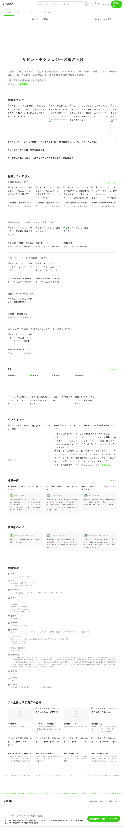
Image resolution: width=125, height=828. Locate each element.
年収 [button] (55, 4)
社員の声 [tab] (46, 12)
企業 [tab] (9, 12)
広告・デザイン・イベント (64, 775)
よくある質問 (92, 793)
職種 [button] (40, 4)
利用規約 (82, 793)
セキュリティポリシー (52, 793)
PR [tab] (18, 12)
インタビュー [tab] (31, 12)
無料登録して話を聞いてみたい (103, 819)
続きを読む (106, 465)
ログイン (106, 4)
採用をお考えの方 (10, 793)
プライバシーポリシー (34, 793)
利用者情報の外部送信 (69, 793)
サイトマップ (103, 793)
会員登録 (116, 4)
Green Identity (115, 793)
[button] (62, 142)
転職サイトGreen (10, 775)
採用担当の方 (96, 4)
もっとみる (30, 510)
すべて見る (113, 369)
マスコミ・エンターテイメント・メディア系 (35, 775)
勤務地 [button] (49, 4)
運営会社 (21, 793)
